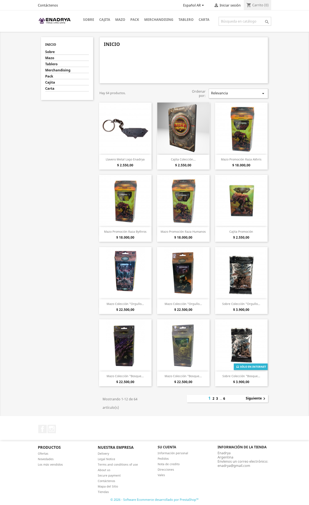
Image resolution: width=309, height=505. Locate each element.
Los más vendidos (50, 464)
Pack (134, 19)
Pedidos (163, 459)
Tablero (186, 19)
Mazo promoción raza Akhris (241, 159)
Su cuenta (167, 447)
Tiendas (103, 492)
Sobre (88, 19)
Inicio (50, 44)
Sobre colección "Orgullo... (241, 304)
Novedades (46, 459)
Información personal (173, 453)
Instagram (52, 429)
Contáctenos (48, 5)
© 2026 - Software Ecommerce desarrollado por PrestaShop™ (154, 499)
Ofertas (43, 454)
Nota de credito (169, 464)
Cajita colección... (183, 159)
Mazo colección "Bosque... (125, 376)
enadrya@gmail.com (234, 465)
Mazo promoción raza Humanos (183, 232)
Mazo (120, 19)
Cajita (104, 19)
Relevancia (238, 93)
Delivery (103, 454)
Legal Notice (106, 459)
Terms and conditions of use (118, 464)
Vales (161, 475)
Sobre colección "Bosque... (241, 376)
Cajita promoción (241, 232)
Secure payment (109, 475)
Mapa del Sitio (108, 486)
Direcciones (166, 470)
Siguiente (256, 398)
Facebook (42, 429)
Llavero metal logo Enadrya (125, 159)
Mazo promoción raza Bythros (125, 232)
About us (104, 470)
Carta (204, 19)
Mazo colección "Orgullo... (125, 304)
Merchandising (158, 19)
